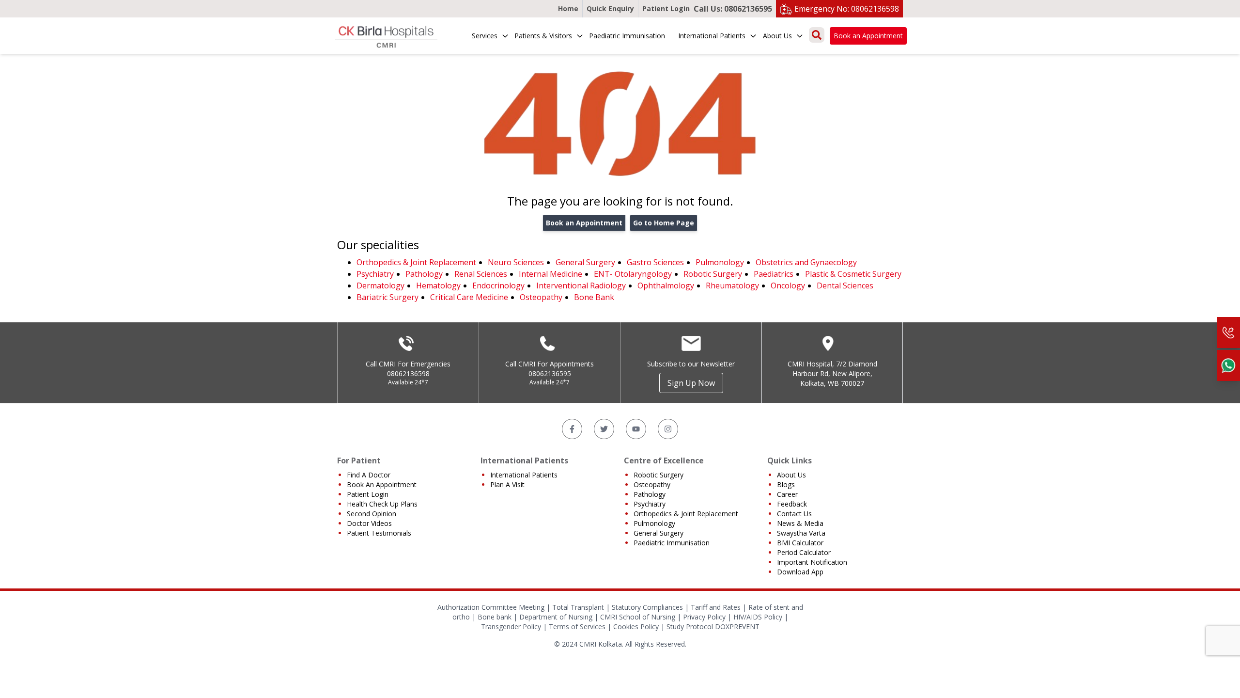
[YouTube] (636, 429)
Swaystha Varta (801, 533)
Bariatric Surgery (387, 297)
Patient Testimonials (379, 533)
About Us (777, 35)
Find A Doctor (368, 474)
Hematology (438, 285)
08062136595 (549, 373)
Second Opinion (371, 513)
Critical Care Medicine (469, 297)
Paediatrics (773, 274)
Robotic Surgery (712, 274)
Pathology (424, 274)
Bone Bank (594, 297)
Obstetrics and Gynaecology (806, 262)
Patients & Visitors (543, 35)
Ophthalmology (665, 285)
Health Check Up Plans (382, 503)
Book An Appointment (382, 484)
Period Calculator (804, 552)
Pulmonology (720, 262)
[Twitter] (604, 429)
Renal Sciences (480, 274)
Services (484, 35)
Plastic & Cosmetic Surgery (853, 274)
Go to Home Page (663, 222)
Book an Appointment (868, 35)
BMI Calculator (800, 542)
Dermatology (380, 285)
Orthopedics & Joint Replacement (416, 262)
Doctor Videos (369, 523)
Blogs (786, 484)
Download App (800, 571)
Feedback (792, 503)
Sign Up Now (691, 383)
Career (787, 494)
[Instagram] (668, 429)
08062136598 (408, 373)
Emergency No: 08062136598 (846, 8)
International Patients (711, 35)
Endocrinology (498, 285)
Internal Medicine (550, 274)
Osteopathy (541, 297)
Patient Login (666, 8)
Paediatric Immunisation (627, 35)
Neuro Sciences (516, 262)
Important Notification (812, 562)
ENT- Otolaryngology (633, 274)
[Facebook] (572, 429)
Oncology (788, 285)
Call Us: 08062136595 (733, 8)
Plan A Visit (507, 484)
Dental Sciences (845, 285)
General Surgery (585, 262)
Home (568, 8)
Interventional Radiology (581, 285)
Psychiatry (375, 274)
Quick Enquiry (610, 8)
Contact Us (794, 513)
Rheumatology (732, 285)
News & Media (800, 523)
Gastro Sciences (655, 262)
